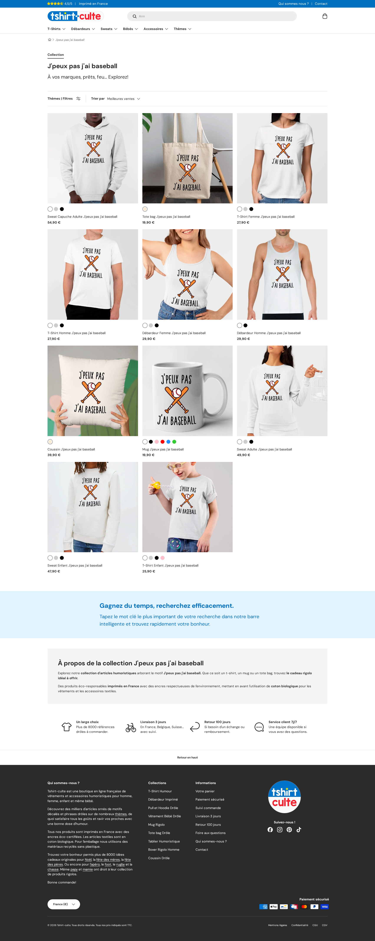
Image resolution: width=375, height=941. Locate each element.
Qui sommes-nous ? (211, 841)
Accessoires (153, 29)
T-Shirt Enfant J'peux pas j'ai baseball (170, 565)
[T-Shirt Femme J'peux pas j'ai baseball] (282, 158)
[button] (325, 16)
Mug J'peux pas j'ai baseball (163, 449)
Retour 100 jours (208, 824)
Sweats (106, 29)
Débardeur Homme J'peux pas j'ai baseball (269, 333)
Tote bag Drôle (159, 833)
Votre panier (205, 791)
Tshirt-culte (64, 925)
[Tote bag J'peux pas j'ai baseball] (187, 158)
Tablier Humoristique (164, 841)
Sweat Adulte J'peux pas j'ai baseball (264, 449)
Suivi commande (208, 808)
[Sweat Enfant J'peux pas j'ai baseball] (93, 507)
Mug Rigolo (156, 824)
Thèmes (180, 29)
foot (108, 864)
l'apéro (95, 864)
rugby (120, 864)
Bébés (128, 29)
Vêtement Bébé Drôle (164, 816)
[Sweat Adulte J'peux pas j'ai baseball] (282, 391)
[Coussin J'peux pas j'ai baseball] (93, 391)
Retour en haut (187, 757)
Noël (88, 859)
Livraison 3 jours (208, 816)
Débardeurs (80, 29)
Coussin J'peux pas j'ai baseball (71, 449)
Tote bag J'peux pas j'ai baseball (166, 216)
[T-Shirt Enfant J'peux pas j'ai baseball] (187, 507)
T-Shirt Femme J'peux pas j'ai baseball (265, 216)
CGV (324, 925)
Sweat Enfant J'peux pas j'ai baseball (75, 565)
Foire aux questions (211, 833)
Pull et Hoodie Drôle (163, 808)
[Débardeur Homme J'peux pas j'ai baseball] (282, 274)
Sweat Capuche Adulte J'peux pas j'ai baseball (82, 216)
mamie (88, 869)
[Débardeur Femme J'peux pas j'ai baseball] (187, 274)
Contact (321, 4)
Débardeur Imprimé (163, 799)
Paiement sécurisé (210, 799)
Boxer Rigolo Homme (163, 849)
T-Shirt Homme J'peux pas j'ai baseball (76, 333)
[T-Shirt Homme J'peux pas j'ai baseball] (93, 274)
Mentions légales (277, 925)
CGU (315, 925)
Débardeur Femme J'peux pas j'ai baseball (174, 333)
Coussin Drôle (159, 858)
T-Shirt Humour (160, 791)
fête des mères (108, 859)
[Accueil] (49, 40)
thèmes (121, 814)
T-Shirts (54, 29)
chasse (53, 869)
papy (74, 869)
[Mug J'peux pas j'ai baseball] (187, 391)
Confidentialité (299, 925)
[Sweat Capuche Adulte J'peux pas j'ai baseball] (93, 158)
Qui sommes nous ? (293, 4)
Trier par (98, 98)
